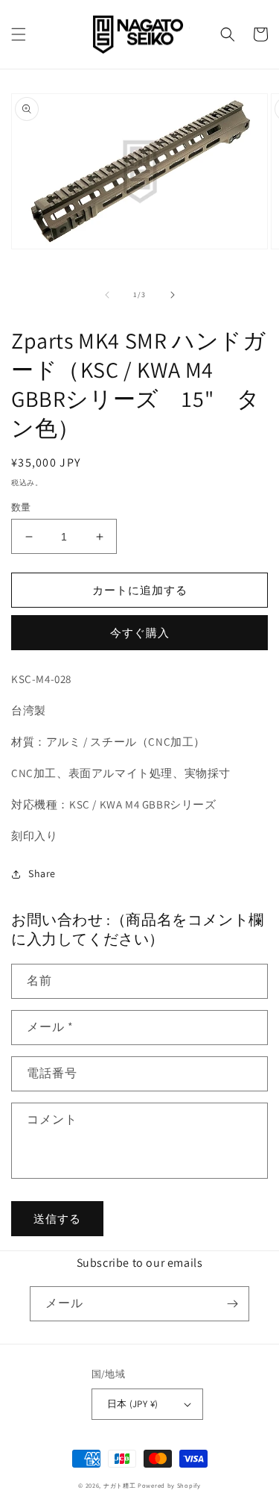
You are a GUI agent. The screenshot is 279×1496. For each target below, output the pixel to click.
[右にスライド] (172, 294)
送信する (57, 1219)
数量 (21, 507)
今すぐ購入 (140, 633)
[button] (18, 34)
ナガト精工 (119, 1485)
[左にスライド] (107, 294)
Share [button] (42, 873)
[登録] (232, 1303)
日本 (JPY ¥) (132, 1403)
